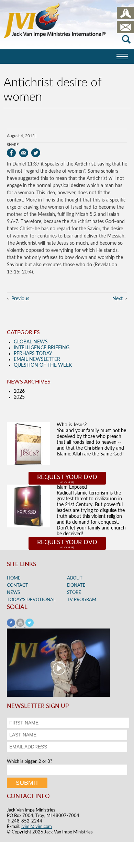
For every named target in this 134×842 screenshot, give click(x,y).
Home (14, 578)
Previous (20, 298)
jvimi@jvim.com (36, 827)
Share (13, 145)
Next (117, 298)
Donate (76, 585)
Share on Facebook (11, 152)
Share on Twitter (35, 152)
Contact (17, 585)
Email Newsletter (37, 359)
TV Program (81, 600)
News (13, 592)
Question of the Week (43, 365)
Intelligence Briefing (41, 347)
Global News (31, 342)
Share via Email (23, 152)
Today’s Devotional (31, 600)
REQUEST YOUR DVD (67, 477)
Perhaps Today (33, 353)
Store (74, 592)
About (74, 578)
